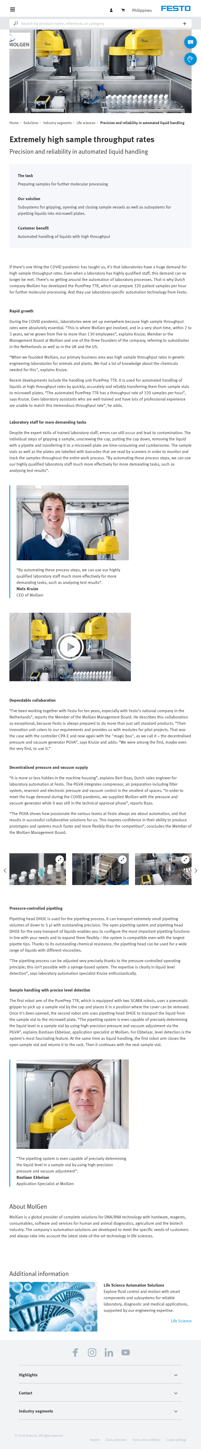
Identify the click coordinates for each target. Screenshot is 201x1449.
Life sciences (86, 122)
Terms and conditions (146, 1439)
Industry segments (57, 122)
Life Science (181, 1321)
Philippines (142, 10)
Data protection (116, 1439)
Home (14, 122)
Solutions (31, 122)
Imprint (94, 1439)
